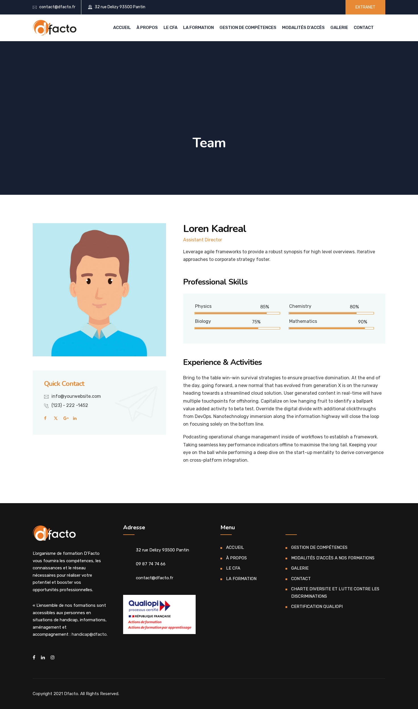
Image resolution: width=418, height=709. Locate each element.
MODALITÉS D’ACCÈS (303, 27)
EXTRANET (365, 7)
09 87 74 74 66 (150, 563)
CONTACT (364, 27)
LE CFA (170, 27)
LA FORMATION (198, 27)
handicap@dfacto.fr (91, 634)
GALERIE (339, 27)
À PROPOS (147, 27)
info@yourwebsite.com (76, 396)
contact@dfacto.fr (57, 7)
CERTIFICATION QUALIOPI (317, 606)
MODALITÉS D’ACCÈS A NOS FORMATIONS (332, 557)
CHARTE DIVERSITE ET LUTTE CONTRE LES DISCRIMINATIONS (335, 592)
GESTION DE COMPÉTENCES (248, 27)
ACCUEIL (122, 27)
